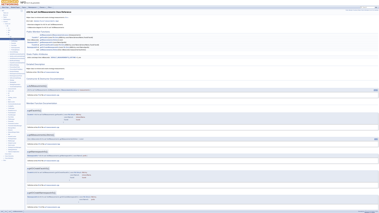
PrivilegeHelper (12, 138)
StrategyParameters (15, 84)
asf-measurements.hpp (51, 72)
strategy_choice (12, 97)
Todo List (5, 13)
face (9, 30)
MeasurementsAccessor (61, 35)
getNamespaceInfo (46, 42)
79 (39, 95)
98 (39, 161)
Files (49, 7)
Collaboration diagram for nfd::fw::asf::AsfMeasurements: (45, 27)
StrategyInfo (13, 82)
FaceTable (11, 117)
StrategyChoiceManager (14, 147)
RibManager (11, 141)
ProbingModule (15, 49)
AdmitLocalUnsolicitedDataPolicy (19, 56)
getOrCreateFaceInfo (47, 45)
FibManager (11, 119)
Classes (42, 7)
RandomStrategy (14, 71)
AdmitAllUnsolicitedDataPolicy (18, 54)
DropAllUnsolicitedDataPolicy (18, 63)
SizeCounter (11, 145)
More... (67, 17)
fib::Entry (56, 37)
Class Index (8, 154)
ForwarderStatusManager (15, 125)
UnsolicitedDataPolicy (16, 86)
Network (10, 130)
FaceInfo (13, 43)
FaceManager (12, 115)
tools (9, 99)
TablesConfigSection (13, 151)
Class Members (9, 158)
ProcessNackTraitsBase (16, 69)
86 (39, 127)
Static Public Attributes (363, 10)
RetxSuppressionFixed (16, 76)
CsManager (11, 108)
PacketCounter (12, 136)
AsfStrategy (14, 41)
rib (8, 95)
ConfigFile (11, 106)
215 (39, 144)
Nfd (9, 134)
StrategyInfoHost (12, 149)
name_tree (11, 91)
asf (10, 36)
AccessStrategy (14, 52)
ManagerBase (12, 128)
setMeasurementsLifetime (48, 50)
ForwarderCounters (13, 123)
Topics (24, 7)
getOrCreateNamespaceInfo (49, 47)
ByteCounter (11, 102)
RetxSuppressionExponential (17, 73)
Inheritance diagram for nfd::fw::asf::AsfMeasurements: (45, 24)
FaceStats (14, 45)
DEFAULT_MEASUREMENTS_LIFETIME (63, 57)
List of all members (374, 10)
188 (38, 72)
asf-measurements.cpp (51, 95)
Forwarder (11, 121)
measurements (12, 89)
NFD (3, 10)
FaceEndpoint (12, 112)
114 (39, 207)
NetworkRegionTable (13, 132)
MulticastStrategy (14, 65)
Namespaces (32, 7)
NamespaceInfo (15, 47)
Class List (7, 23)
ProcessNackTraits (15, 67)
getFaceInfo (44, 37)
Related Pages (15, 7)
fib (8, 32)
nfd (7, 26)
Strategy (12, 80)
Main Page (5, 7)
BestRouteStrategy (15, 60)
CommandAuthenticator (14, 104)
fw (8, 34)
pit (8, 93)
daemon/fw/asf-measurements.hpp (46, 21)
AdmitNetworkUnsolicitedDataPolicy (19, 58)
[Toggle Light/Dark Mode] (376, 7)
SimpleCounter (12, 143)
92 (39, 185)
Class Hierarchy (9, 156)
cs (8, 28)
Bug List (5, 15)
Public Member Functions (351, 10)
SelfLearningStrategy (15, 78)
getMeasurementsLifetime (49, 40)
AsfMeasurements (16, 39)
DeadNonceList (12, 110)
